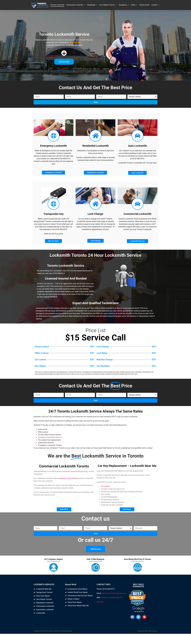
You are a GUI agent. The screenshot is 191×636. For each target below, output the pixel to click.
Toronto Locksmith (57, 5)
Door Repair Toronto (107, 5)
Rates (133, 5)
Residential (91, 5)
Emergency (123, 5)
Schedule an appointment (68, 478)
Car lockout (105, 486)
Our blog (100, 602)
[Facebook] (132, 617)
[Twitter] (138, 617)
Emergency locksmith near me (49, 437)
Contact (154, 5)
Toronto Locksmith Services (112, 597)
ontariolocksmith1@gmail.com (114, 593)
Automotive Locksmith (74, 5)
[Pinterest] (144, 617)
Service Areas (144, 5)
